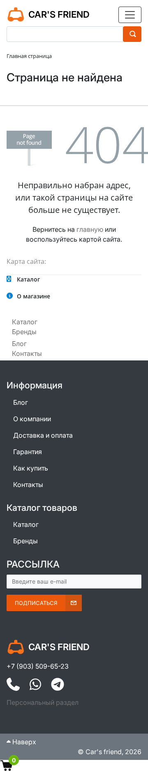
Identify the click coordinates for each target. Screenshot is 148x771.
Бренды (24, 332)
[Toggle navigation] (129, 15)
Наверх (23, 742)
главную (89, 229)
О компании (32, 419)
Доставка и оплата (43, 435)
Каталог (24, 322)
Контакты (27, 353)
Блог (19, 343)
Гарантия (27, 452)
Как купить (30, 468)
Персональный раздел (43, 702)
